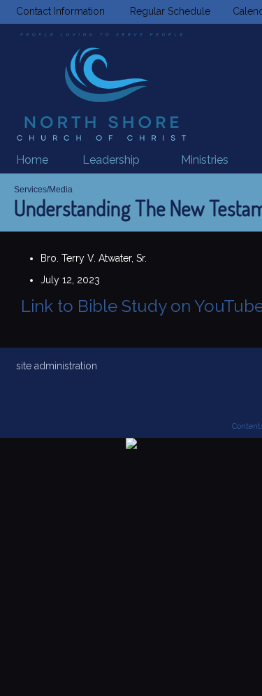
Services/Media (43, 189)
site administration (56, 365)
